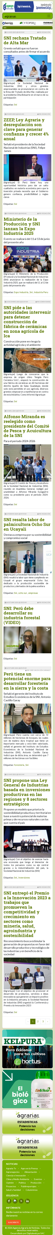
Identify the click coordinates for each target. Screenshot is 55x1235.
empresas (33, 593)
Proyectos (11, 1186)
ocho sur (22, 593)
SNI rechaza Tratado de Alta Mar (25, 40)
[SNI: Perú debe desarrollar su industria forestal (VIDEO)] (27, 639)
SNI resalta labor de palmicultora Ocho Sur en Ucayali (27, 524)
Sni (15, 104)
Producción (36, 1182)
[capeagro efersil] (27, 1089)
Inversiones (24, 877)
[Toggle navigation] (48, 15)
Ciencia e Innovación (16, 1175)
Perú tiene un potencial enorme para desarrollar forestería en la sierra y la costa (27, 681)
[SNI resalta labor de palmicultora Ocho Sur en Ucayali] (27, 557)
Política (22, 1182)
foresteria (19, 765)
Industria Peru (41, 292)
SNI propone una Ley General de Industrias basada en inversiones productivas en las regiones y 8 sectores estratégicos (27, 792)
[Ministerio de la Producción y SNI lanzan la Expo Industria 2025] (27, 258)
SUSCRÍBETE (13, 1222)
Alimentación (30, 1171)
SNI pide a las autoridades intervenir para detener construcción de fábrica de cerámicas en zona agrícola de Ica (27, 322)
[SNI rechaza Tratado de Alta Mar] (27, 68)
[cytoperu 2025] (17, 23)
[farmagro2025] (42, 23)
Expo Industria (21, 292)
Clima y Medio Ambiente (17, 1179)
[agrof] (27, 1122)
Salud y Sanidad (13, 1189)
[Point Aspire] (27, 6)
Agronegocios (13, 1171)
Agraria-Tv (11, 1168)
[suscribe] (27, 1147)
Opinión (10, 1182)
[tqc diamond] (27, 1049)
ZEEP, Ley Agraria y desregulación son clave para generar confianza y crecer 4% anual (26, 129)
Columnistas (32, 1189)
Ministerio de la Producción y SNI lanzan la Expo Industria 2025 (22, 226)
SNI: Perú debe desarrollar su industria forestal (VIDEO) (22, 615)
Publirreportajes (28, 1186)
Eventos (38, 1179)
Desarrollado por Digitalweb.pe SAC (28, 1233)
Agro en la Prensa (29, 1168)
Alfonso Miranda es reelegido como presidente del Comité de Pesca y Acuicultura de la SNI (27, 426)
